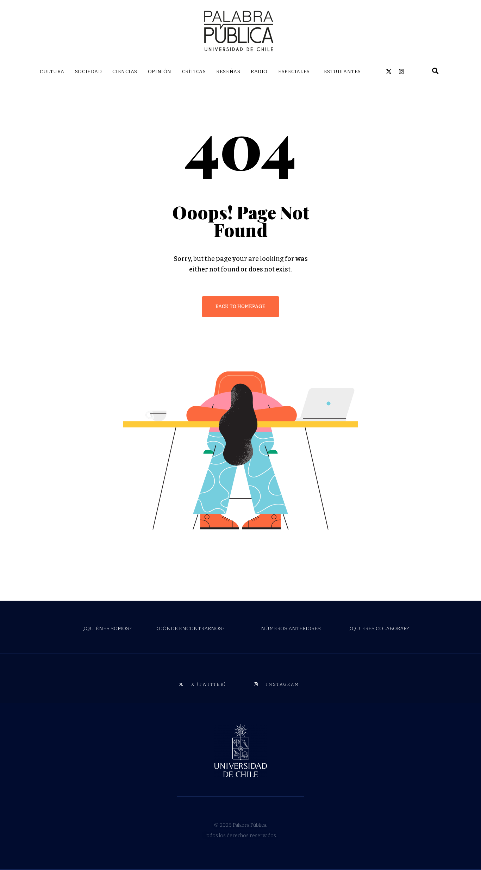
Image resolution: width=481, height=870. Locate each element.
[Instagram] (401, 71)
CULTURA (52, 72)
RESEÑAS (228, 72)
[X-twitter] (389, 71)
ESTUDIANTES (342, 72)
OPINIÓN (159, 72)
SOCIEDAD (88, 72)
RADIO (259, 72)
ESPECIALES (294, 72)
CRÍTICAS (194, 72)
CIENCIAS (124, 72)
